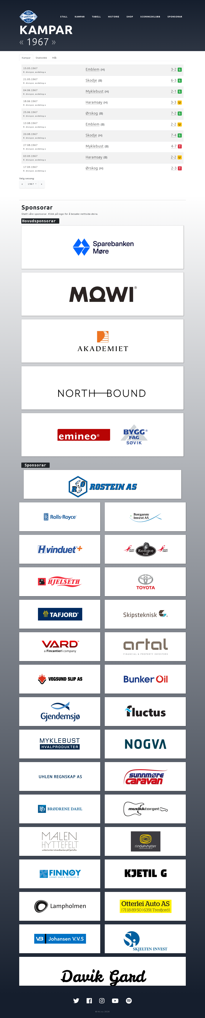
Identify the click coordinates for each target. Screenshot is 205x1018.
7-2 (174, 113)
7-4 (174, 135)
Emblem (92, 69)
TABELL (96, 16)
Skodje (91, 80)
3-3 (173, 102)
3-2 (174, 69)
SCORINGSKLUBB (150, 16)
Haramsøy (94, 102)
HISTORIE (113, 16)
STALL (64, 16)
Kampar (26, 58)
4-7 (174, 146)
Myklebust (95, 91)
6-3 (174, 80)
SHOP (130, 16)
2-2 (173, 124)
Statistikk (41, 58)
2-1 (174, 91)
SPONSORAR (174, 16)
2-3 (174, 168)
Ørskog (92, 113)
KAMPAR (80, 16)
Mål (54, 58)
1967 (31, 184)
